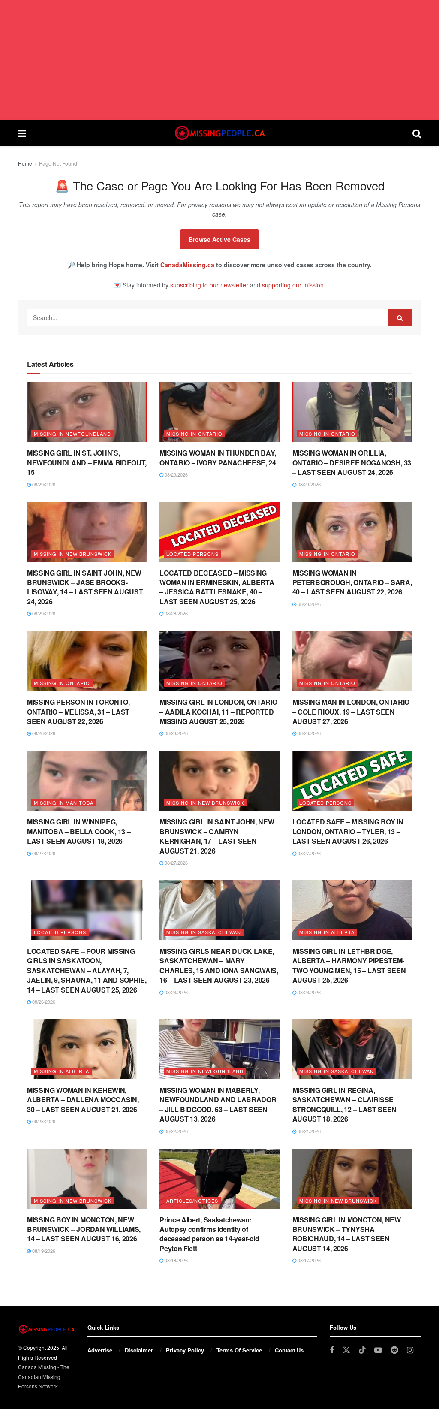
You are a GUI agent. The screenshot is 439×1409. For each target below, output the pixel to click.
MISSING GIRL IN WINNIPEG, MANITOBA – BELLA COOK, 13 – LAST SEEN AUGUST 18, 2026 (78, 831)
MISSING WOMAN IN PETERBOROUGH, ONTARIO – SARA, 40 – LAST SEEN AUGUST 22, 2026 (352, 582)
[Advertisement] (219, 60)
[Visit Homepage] (219, 133)
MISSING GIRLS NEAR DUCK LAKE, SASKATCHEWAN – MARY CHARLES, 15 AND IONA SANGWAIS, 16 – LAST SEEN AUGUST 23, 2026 (218, 965)
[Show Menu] (22, 133)
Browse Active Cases (219, 239)
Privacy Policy (185, 1350)
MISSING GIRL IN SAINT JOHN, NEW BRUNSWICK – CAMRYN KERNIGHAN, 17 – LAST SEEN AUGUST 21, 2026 (216, 836)
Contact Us (289, 1350)
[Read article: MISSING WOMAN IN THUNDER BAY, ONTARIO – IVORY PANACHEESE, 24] (219, 412)
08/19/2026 (43, 1250)
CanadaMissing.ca (187, 264)
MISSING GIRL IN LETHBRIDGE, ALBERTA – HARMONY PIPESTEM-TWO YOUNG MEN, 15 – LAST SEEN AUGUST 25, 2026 (349, 965)
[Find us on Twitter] (346, 1350)
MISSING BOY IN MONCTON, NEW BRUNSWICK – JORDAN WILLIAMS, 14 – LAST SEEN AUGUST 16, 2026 (84, 1229)
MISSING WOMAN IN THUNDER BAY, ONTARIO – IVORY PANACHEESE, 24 (217, 457)
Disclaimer (139, 1350)
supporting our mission (293, 285)
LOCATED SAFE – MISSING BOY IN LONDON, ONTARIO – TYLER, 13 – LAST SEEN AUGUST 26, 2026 (347, 831)
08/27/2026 (43, 853)
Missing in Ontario (194, 433)
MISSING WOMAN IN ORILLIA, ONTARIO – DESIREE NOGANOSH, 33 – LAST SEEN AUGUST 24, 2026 (351, 462)
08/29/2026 (43, 484)
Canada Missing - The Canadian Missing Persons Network (43, 1376)
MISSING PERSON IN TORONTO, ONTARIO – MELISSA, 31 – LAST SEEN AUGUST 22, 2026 (78, 711)
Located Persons (192, 553)
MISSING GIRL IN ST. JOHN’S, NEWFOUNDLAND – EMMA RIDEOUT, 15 (87, 462)
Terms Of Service (239, 1350)
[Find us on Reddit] (394, 1350)
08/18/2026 (175, 1260)
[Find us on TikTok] (362, 1350)
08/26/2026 (43, 1001)
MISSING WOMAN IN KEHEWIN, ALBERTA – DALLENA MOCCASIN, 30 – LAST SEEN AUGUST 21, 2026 (82, 1099)
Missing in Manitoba (63, 802)
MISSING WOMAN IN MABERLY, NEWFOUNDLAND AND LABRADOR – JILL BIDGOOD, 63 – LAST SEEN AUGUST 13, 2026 (217, 1104)
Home (25, 163)
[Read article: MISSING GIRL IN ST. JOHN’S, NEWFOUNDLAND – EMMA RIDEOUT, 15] (87, 412)
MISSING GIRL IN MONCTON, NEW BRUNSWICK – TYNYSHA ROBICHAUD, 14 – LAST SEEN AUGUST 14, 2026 (346, 1234)
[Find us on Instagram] (410, 1350)
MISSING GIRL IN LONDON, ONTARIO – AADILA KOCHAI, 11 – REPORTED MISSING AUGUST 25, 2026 (218, 711)
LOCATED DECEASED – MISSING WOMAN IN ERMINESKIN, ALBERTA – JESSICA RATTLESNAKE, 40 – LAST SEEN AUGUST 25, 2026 (216, 587)
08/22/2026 (175, 1131)
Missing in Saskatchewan (203, 932)
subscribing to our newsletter (209, 285)
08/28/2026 (175, 613)
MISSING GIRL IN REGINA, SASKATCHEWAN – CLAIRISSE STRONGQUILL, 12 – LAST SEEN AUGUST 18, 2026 (344, 1104)
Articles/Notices (192, 1200)
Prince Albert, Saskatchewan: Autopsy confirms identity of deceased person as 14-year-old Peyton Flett (209, 1234)
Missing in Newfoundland (72, 433)
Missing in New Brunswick (72, 553)
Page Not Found (58, 163)
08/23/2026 (43, 1121)
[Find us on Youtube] (378, 1350)
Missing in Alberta (327, 932)
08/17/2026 (308, 1260)
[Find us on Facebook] (332, 1350)
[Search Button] (416, 133)
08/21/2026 (308, 1131)
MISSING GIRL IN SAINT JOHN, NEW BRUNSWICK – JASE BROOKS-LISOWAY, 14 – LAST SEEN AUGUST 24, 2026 (85, 587)
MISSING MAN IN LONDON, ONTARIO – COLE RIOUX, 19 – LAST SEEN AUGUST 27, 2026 (350, 711)
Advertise (99, 1350)
